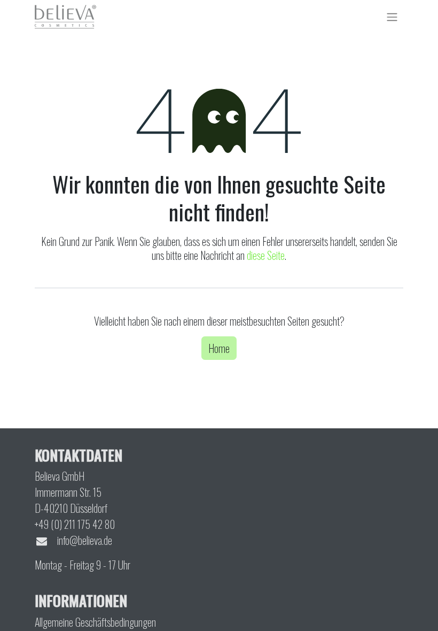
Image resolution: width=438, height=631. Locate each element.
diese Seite (266, 255)
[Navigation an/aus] (392, 16)
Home (219, 348)
